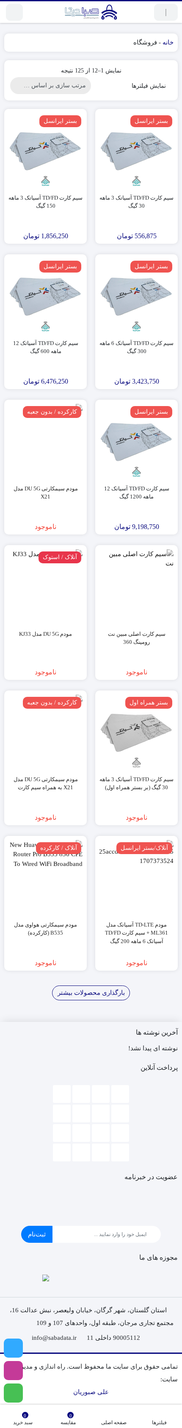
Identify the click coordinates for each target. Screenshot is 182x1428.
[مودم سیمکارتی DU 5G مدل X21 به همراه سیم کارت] (45, 732)
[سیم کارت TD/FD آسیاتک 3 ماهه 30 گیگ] (136, 150)
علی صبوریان (91, 1392)
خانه (168, 42)
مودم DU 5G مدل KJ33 (45, 634)
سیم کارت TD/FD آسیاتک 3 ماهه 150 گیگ (45, 202)
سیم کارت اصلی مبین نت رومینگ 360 (136, 638)
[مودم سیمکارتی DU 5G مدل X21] (45, 441)
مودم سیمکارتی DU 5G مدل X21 (46, 492)
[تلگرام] (13, 1348)
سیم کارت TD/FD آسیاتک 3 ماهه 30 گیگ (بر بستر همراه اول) (136, 783)
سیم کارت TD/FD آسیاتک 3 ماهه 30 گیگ (136, 202)
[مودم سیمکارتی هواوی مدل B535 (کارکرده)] (45, 877)
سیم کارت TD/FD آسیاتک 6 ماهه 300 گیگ (136, 347)
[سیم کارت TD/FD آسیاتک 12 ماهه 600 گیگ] (45, 296)
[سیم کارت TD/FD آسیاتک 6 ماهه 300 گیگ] (136, 296)
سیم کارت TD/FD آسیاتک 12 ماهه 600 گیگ (45, 347)
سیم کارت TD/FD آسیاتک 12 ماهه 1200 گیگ (136, 492)
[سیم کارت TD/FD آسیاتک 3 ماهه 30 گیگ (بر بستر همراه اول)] (136, 732)
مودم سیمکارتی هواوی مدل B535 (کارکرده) (45, 928)
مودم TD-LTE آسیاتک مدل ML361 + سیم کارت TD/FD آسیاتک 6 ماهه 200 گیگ (136, 932)
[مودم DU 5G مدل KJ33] (45, 586)
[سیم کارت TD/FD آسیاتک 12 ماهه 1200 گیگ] (136, 441)
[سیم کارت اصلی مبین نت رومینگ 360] (136, 586)
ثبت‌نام (37, 1234)
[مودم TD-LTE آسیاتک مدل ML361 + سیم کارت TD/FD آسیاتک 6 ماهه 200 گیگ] (136, 877)
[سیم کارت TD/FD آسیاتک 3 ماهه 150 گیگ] (45, 150)
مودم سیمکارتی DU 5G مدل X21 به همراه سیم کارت (46, 783)
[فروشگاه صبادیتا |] (91, 12)
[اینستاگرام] (13, 1370)
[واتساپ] (13, 1393)
